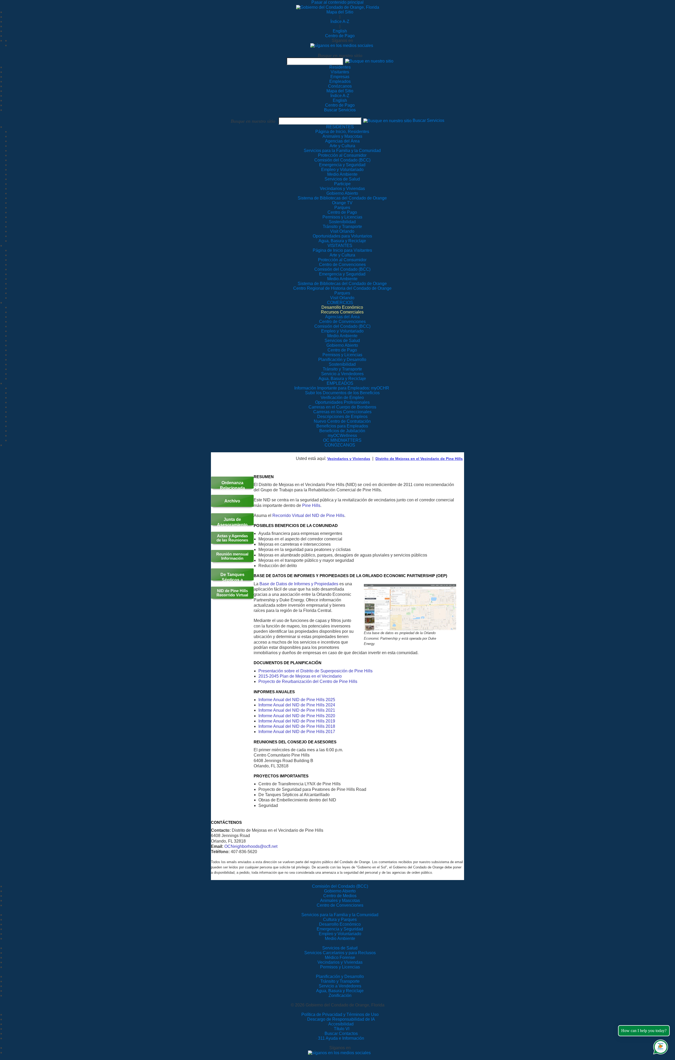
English (340, 31)
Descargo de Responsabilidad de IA (341, 1019)
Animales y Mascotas (340, 900)
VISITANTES (339, 245)
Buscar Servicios (340, 110)
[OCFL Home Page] (337, 7)
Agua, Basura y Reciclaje (340, 990)
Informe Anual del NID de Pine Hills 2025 (296, 699)
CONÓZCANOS (340, 445)
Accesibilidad (341, 1024)
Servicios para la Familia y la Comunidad (342, 150)
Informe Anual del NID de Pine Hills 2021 (296, 710)
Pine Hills (311, 505)
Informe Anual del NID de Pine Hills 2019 (296, 721)
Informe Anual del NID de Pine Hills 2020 (296, 716)
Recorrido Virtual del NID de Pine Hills (308, 515)
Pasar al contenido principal (337, 2)
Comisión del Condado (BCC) (340, 886)
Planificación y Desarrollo (340, 976)
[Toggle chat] (659, 1046)
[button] (369, 61)
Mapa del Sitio (339, 12)
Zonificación (340, 995)
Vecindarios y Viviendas (348, 459)
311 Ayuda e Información (341, 1038)
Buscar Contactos (341, 1033)
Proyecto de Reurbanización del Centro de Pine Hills (307, 681)
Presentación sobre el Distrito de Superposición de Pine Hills (315, 671)
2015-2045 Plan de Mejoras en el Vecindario (300, 676)
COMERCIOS (340, 302)
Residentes (340, 67)
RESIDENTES (340, 127)
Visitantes (340, 72)
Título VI (341, 1028)
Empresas (339, 76)
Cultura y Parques (340, 919)
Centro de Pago (340, 36)
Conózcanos (340, 86)
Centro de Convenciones (340, 905)
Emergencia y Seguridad (340, 929)
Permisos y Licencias (340, 967)
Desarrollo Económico (340, 924)
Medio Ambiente (340, 938)
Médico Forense (340, 957)
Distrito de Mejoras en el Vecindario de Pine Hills (419, 459)
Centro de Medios (339, 895)
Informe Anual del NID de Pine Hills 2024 (296, 705)
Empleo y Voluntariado (340, 933)
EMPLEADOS (340, 383)
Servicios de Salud (340, 948)
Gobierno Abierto (340, 891)
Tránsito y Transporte (340, 981)
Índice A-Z (339, 21)
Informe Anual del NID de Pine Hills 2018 (296, 726)
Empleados (340, 81)
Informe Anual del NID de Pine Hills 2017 (296, 731)
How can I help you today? (644, 1030)
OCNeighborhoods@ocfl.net (250, 846)
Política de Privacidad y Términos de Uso (340, 1014)
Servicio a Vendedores (340, 986)
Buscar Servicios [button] (428, 120)
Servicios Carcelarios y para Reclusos (340, 952)
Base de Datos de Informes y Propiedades (298, 584)
